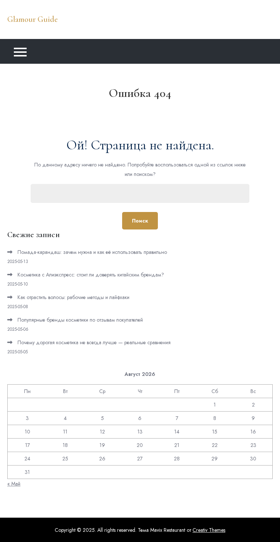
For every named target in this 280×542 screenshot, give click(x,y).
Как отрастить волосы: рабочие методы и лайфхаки (73, 297)
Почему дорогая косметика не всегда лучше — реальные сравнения (94, 342)
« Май (13, 483)
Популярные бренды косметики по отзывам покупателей (80, 319)
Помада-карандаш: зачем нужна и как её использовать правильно (92, 252)
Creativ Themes (208, 530)
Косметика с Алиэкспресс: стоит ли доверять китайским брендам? (91, 274)
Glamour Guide (32, 19)
